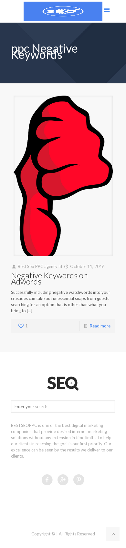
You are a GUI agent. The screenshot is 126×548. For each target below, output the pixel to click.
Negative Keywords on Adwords (49, 278)
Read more (100, 325)
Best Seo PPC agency (38, 266)
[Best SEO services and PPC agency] (63, 11)
